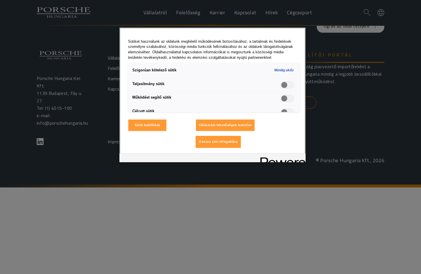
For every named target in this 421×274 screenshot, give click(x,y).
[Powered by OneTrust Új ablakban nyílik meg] (281, 158)
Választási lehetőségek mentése (225, 125)
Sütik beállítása (147, 125)
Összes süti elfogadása (218, 141)
